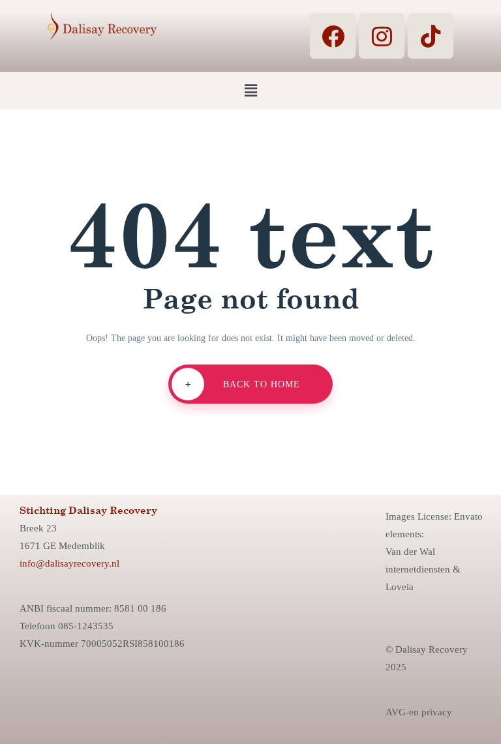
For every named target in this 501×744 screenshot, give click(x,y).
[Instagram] (381, 36)
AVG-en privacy (419, 712)
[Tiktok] (430, 36)
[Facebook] (333, 36)
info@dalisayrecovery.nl (69, 563)
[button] (250, 90)
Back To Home (243, 383)
